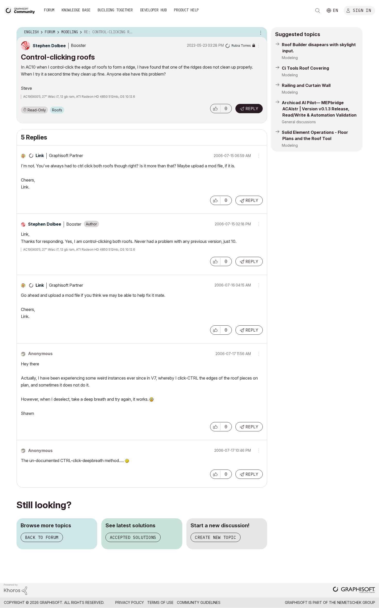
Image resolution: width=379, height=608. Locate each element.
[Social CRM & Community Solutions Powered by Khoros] (15, 589)
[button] (215, 108)
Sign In (362, 10)
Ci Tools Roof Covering (305, 68)
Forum (49, 10)
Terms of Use (160, 602)
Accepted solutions (133, 537)
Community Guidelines (198, 602)
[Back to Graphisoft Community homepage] (21, 10)
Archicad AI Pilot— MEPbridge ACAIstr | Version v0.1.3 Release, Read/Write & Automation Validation (319, 109)
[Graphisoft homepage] (354, 590)
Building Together (115, 10)
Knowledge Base (76, 10)
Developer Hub (153, 10)
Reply (251, 108)
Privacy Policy (129, 602)
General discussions (299, 122)
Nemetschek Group (356, 602)
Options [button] (260, 32)
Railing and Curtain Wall (306, 85)
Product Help (186, 10)
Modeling (290, 57)
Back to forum (42, 537)
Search (318, 10)
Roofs (57, 110)
